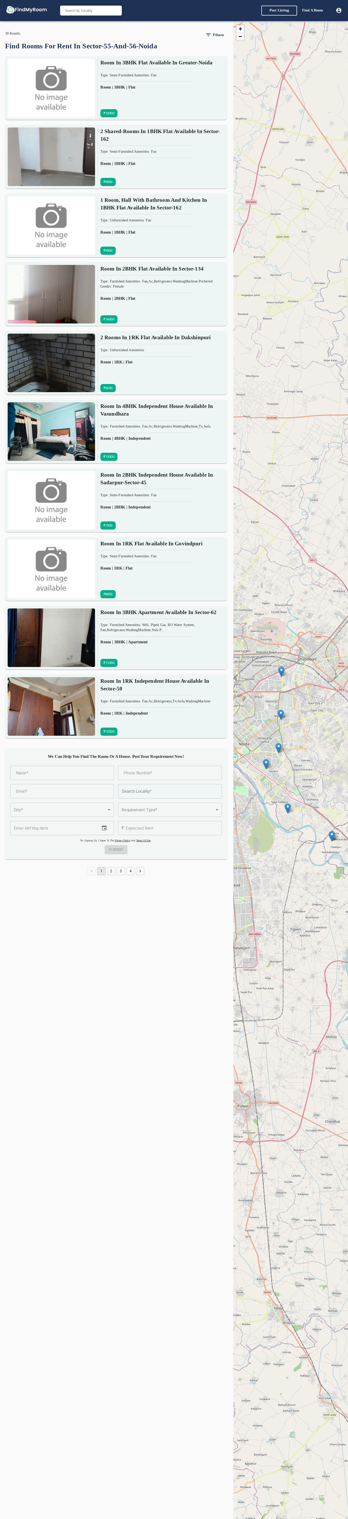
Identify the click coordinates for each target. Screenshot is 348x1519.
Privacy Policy (122, 840)
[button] (62, 810)
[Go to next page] (140, 871)
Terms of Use (143, 840)
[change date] (104, 828)
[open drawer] (26, 10)
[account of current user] (339, 10)
